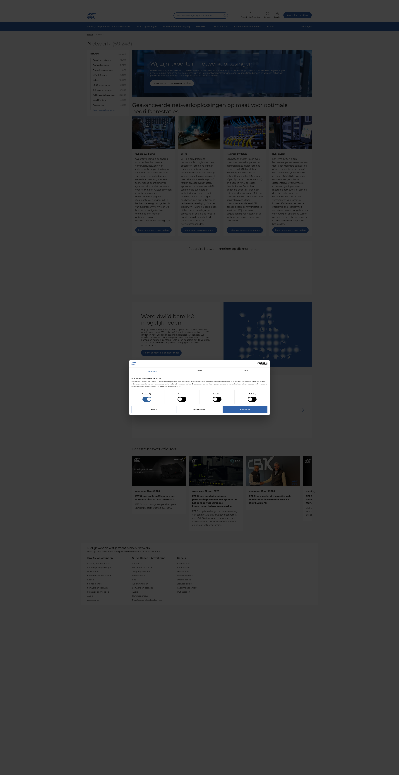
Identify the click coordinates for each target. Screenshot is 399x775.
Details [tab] (199, 371)
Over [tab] (246, 371)
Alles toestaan (245, 409)
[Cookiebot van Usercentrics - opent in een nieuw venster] (253, 363)
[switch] (182, 399)
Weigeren (154, 409)
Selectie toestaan (199, 409)
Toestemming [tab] (152, 371)
